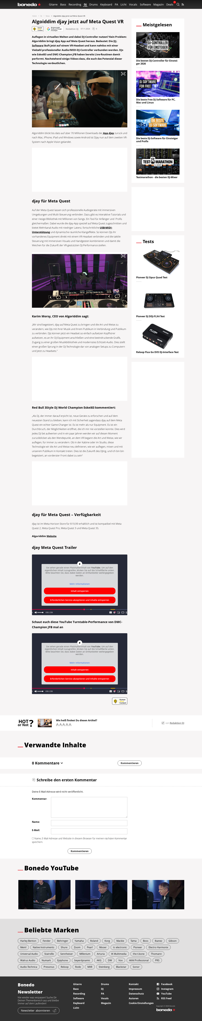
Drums (93, 4)
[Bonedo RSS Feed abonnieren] (182, 4)
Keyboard (106, 4)
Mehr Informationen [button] (80, 584)
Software (145, 4)
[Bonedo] (29, 4)
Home (34, 16)
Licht (123, 4)
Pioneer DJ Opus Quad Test (151, 277)
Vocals (133, 4)
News (48, 16)
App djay (108, 133)
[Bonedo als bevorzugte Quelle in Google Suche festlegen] (54, 29)
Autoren (134, 998)
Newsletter (35, 1010)
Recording (75, 4)
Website (51, 536)
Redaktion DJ (72, 29)
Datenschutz (136, 993)
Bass (63, 4)
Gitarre (53, 4)
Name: (36, 821)
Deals (169, 4)
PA (116, 4)
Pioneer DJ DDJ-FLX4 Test (150, 316)
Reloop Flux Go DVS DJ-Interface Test (157, 352)
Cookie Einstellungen (141, 1003)
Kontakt (134, 984)
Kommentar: (39, 798)
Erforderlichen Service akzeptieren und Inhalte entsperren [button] (79, 600)
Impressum (135, 989)
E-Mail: (36, 830)
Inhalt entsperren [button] (80, 591)
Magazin (158, 4)
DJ (85, 4)
